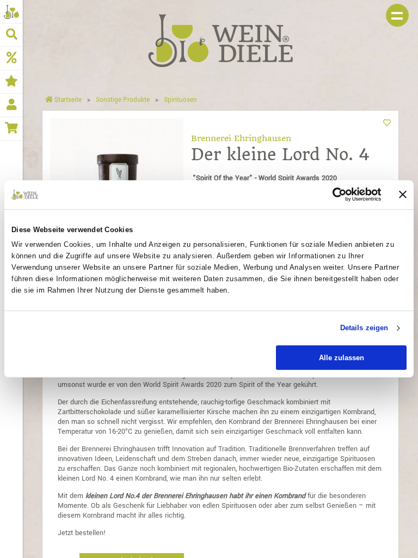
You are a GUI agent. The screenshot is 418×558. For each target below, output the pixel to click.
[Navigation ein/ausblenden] (397, 15)
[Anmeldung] (11, 105)
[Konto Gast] (11, 11)
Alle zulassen (341, 358)
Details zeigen (364, 328)
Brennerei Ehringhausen (241, 138)
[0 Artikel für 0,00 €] (11, 128)
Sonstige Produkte (123, 100)
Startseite (67, 100)
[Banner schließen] (403, 194)
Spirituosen (180, 100)
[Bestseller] (11, 81)
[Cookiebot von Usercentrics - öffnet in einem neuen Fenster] (334, 194)
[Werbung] (11, 58)
